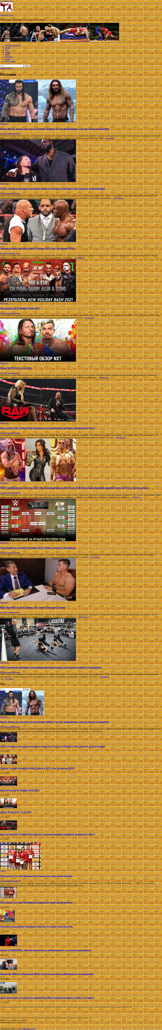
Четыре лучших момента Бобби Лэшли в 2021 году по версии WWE (37, 248)
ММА (7, 54)
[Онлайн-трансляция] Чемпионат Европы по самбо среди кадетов (36, 926)
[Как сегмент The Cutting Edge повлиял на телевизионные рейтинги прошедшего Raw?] (81, 400)
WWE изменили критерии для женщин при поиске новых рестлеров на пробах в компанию (50, 667)
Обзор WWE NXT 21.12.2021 (16, 368)
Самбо (8, 59)
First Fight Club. (6, 15)
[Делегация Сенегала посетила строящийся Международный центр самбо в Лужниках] (8, 993)
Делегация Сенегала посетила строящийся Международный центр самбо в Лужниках (47, 997)
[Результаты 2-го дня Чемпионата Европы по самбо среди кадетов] (20, 869)
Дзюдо (8, 52)
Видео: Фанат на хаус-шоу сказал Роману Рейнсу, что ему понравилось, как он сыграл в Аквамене (54, 128)
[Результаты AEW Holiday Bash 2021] (81, 280)
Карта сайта (10, 61)
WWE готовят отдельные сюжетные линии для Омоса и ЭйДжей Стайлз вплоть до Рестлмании (52, 188)
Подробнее (109, 138)
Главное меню (6, 68)
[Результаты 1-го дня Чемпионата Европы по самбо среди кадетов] (8, 897)
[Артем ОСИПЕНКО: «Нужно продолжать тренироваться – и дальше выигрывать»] (8, 945)
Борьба (8, 47)
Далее (10, 679)
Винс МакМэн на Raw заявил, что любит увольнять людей (32, 607)
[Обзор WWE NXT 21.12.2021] (81, 340)
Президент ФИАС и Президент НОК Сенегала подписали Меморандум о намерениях (47, 974)
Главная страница (12, 45)
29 (7, 679)
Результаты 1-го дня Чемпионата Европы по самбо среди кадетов (36, 902)
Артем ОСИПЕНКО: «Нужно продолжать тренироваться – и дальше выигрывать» (46, 950)
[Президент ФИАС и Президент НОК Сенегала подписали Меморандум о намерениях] (8, 969)
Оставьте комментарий (10, 134)
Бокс (7, 50)
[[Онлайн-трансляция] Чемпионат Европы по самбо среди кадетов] (7, 921)
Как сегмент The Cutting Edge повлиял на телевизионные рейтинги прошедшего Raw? (47, 428)
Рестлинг (9, 57)
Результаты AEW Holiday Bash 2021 (20, 308)
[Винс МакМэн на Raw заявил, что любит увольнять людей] (81, 579)
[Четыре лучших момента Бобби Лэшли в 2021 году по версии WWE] (81, 220)
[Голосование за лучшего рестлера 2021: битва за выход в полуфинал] (81, 520)
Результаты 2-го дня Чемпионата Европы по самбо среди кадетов (36, 876)
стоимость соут (6, 1)
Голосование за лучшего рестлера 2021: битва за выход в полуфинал (38, 547)
